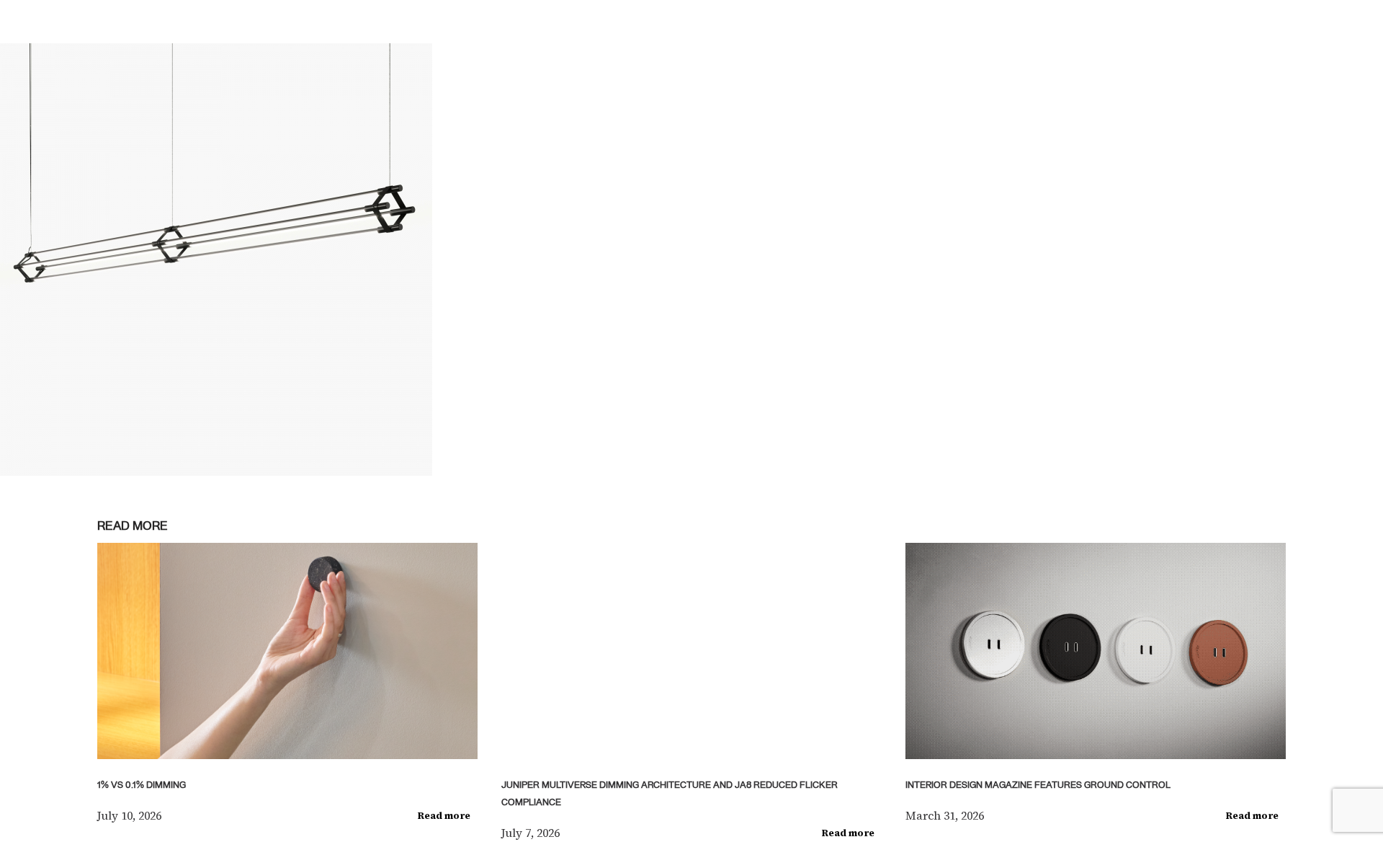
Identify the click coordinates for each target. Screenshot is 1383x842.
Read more (444, 816)
